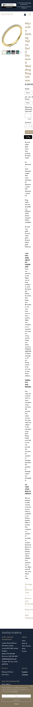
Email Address (6, 684)
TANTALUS (7, 14)
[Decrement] (26, 126)
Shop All (24, 643)
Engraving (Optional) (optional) (28, 109)
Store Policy (5, 674)
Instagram (25, 674)
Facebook (24, 672)
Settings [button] (16, 703)
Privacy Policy (14, 691)
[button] (25, 14)
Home (23, 640)
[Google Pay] (28, 137)
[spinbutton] (29, 126)
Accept (16, 696)
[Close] (30, 687)
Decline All (16, 700)
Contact (24, 651)
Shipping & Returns (7, 672)
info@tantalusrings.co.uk (9, 659)
